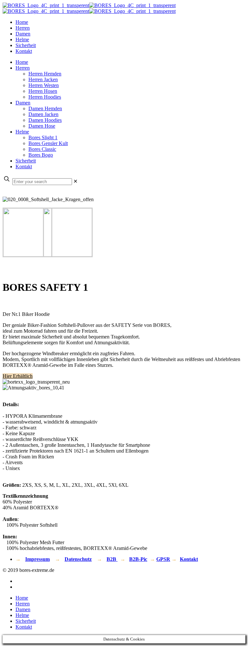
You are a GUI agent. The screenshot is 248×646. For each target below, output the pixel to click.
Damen (23, 609)
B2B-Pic (138, 559)
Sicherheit (26, 621)
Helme (22, 615)
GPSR (163, 559)
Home (22, 598)
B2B (112, 559)
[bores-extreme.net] (89, 8)
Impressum (37, 559)
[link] (75, 181)
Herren (23, 603)
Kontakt (189, 559)
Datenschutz (78, 559)
